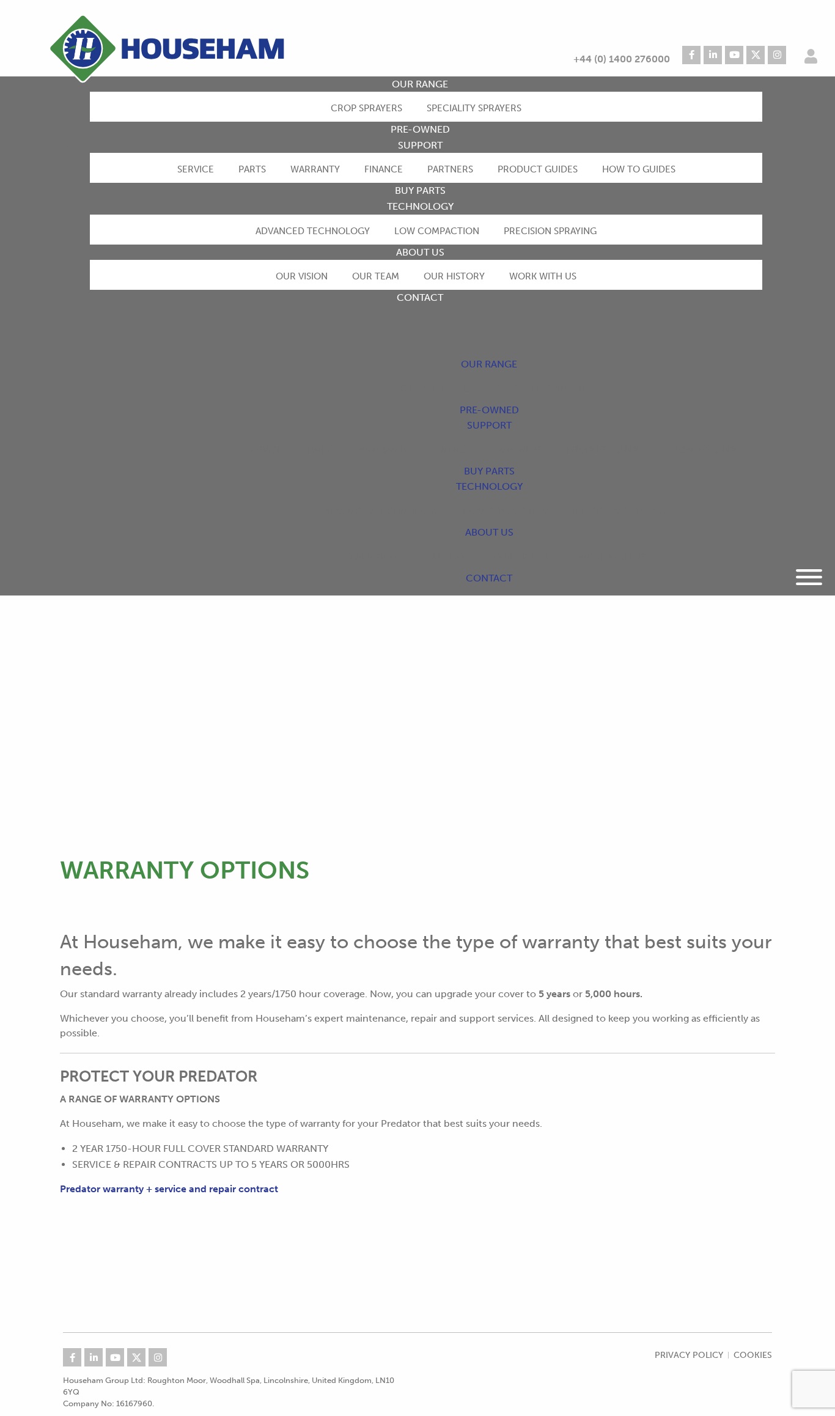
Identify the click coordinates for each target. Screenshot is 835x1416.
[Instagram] (777, 55)
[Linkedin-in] (713, 55)
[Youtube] (734, 55)
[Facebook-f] (691, 55)
